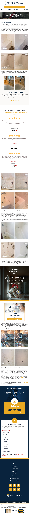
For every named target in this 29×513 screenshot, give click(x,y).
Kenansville (5, 444)
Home (14, 464)
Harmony (5, 441)
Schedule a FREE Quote (14, 7)
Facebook (14, 485)
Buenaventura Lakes (7, 432)
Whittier (4, 449)
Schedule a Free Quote (14, 319)
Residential (14, 466)
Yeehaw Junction (6, 451)
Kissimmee (5, 446)
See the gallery (14, 100)
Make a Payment (14, 478)
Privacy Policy (11, 506)
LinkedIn (14, 489)
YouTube (10, 489)
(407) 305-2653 (13, 9)
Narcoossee (5, 448)
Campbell (5, 436)
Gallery (14, 471)
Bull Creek (5, 434)
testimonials (22, 377)
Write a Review (1, 9)
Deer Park (5, 437)
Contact (14, 476)
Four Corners (5, 439)
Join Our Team (14, 481)
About (14, 473)
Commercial (14, 469)
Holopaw (5, 443)
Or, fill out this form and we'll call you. (14, 412)
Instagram (10, 485)
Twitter (18, 485)
